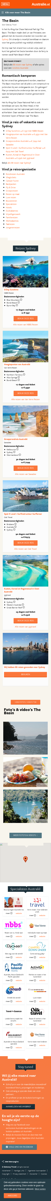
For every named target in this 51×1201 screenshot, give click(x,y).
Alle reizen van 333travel (25, 626)
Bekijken (25, 674)
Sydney (5, 39)
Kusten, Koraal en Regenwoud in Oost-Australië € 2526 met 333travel (23, 156)
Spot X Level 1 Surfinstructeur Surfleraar (23, 513)
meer (8, 913)
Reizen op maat (12, 194)
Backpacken (11, 184)
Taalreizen (10, 224)
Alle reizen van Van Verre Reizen (25, 399)
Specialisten (11, 204)
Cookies (44, 1173)
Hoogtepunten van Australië (17, 364)
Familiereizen (12, 217)
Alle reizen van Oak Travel (25, 549)
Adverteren (6, 1170)
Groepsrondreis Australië (15, 439)
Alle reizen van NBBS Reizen (25, 324)
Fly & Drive (11, 187)
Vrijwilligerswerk (13, 214)
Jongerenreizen (13, 227)
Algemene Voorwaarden (37, 1170)
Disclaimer (34, 1173)
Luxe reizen (11, 197)
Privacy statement (19, 1173)
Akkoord (12, 1195)
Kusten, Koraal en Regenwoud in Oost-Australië (22, 590)
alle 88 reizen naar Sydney (19, 162)
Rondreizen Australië (15, 174)
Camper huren (12, 180)
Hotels (9, 207)
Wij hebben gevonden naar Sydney (24, 667)
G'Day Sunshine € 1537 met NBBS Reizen (24, 130)
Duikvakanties (12, 210)
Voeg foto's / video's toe (25, 702)
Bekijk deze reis (26, 318)
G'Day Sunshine (11, 289)
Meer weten (40, 1189)
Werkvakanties (12, 220)
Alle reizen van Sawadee (25, 474)
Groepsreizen (12, 190)
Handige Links (19, 1170)
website (19, 913)
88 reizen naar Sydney (22, 64)
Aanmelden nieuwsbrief (18, 1106)
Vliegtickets (11, 177)
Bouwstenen (11, 200)
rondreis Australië (20, 67)
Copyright (6, 1173)
